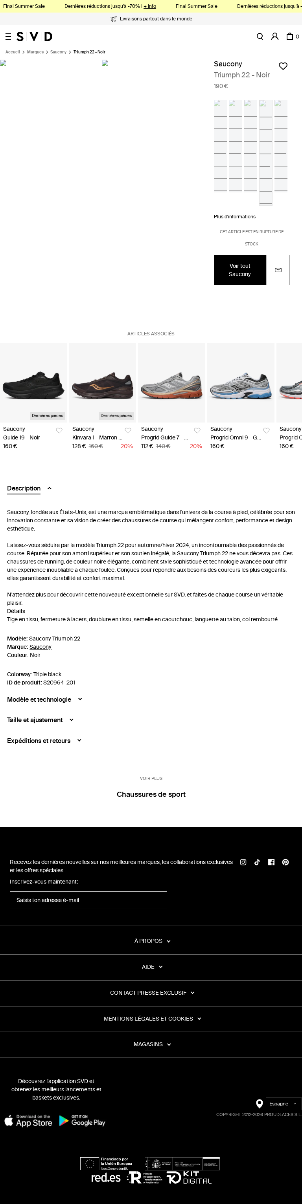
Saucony (58, 52)
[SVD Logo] (34, 36)
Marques (35, 52)
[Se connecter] (275, 36)
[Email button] (278, 270)
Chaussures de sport (151, 794)
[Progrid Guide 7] (171, 383)
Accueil (13, 52)
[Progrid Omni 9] (240, 383)
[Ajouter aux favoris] (283, 66)
